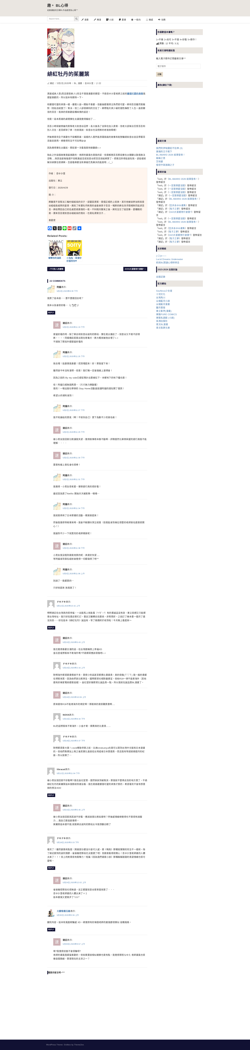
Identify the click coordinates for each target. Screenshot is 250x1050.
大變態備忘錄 (63, 911)
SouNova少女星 (164, 291)
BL (75, 83)
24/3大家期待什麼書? (180, 212)
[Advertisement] (175, 115)
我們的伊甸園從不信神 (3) (169, 148)
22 (100, 83)
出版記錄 (160, 277)
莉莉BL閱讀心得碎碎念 (167, 262)
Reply (51, 313)
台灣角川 (160, 297)
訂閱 (159, 74)
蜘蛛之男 (160, 158)
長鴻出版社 (162, 321)
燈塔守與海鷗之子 (165, 165)
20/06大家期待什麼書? (134, 269)
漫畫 (80, 83)
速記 (52, 83)
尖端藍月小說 (163, 301)
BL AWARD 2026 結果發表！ (170, 155)
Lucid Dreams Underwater (169, 259)
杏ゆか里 (89, 83)
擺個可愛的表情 (135, 93)
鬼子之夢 (174, 209)
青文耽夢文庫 (163, 328)
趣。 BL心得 (57, 6)
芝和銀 (159, 161)
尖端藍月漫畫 (163, 304)
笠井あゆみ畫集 (178, 205)
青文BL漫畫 (162, 324)
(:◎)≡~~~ (161, 256)
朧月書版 (160, 307)
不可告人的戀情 (56, 269)
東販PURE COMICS (166, 314)
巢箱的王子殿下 (164, 151)
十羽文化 (160, 294)
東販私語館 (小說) (165, 318)
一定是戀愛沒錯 (177, 185)
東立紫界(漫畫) (163, 311)
